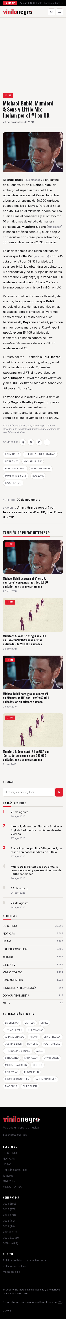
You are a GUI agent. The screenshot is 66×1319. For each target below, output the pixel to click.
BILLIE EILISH (30, 1086)
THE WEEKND (35, 1029)
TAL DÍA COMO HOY (15, 1169)
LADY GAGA (12, 454)
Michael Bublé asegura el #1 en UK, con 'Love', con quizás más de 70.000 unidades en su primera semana (25, 582)
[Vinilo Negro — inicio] (17, 12)
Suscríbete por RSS (15, 1134)
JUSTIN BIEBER (13, 1043)
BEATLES (30, 1022)
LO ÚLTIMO (10, 1152)
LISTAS (8, 95)
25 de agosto (19, 888)
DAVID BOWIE (51, 1057)
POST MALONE (51, 1043)
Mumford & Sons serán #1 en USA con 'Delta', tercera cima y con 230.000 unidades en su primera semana (26, 755)
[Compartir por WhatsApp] (39, 442)
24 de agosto (19, 903)
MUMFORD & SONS (16, 475)
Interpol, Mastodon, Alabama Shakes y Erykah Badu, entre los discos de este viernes (36, 830)
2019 (10, 1243)
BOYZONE (38, 475)
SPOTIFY (38, 1065)
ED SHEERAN (12, 1022)
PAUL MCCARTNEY (45, 1079)
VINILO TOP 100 (12, 1186)
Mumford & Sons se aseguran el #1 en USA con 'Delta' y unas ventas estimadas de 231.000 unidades (24, 640)
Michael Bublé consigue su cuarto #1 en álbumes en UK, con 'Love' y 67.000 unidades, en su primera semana (26, 697)
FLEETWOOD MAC (15, 468)
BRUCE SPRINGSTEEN (17, 1079)
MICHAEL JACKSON (16, 1065)
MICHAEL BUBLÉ (33, 461)
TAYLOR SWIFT (13, 1029)
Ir (59, 792)
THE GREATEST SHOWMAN (40, 454)
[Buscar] (51, 11)
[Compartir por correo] (47, 442)
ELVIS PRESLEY (52, 1036)
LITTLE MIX (11, 461)
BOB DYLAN (12, 1072)
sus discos (32, 179)
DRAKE (44, 1022)
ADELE (39, 1051)
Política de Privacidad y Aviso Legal (24, 1260)
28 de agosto (19, 812)
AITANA (34, 1036)
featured (8, 1175)
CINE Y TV (9, 1181)
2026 (9, 1203)
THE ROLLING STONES (17, 1051)
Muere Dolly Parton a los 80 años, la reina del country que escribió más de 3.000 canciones (36, 870)
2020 (11, 1237)
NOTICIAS (9, 1158)
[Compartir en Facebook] (30, 442)
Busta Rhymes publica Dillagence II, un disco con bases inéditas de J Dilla (36, 850)
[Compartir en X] (22, 442)
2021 (10, 1232)
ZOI (60, 1302)
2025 (9, 1209)
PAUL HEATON (13, 483)
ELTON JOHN (31, 1072)
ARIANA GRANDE (14, 1036)
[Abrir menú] (59, 11)
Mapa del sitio (11, 1271)
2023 (9, 1220)
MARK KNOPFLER (40, 468)
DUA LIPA (32, 1043)
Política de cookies (14, 1266)
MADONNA (11, 1086)
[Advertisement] (33, 52)
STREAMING (12, 1057)
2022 (10, 1226)
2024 (9, 1215)
